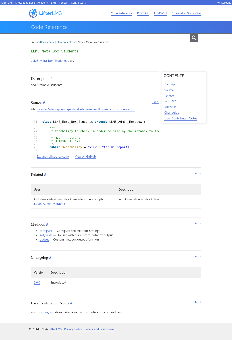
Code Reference (121, 13)
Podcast (64, 2)
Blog (53, 2)
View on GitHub (85, 156)
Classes (73, 42)
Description (172, 84)
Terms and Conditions (99, 329)
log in (48, 312)
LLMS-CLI (160, 13)
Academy (43, 2)
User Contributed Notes (180, 118)
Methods (170, 107)
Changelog (171, 113)
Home (43, 42)
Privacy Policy (73, 329)
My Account (224, 2)
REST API (143, 13)
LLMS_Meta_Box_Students (49, 61)
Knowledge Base (25, 2)
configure (46, 231)
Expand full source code (53, 156)
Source (169, 90)
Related (169, 96)
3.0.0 (37, 282)
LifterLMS (7, 2)
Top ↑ (155, 101)
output (44, 239)
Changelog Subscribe (186, 13)
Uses (172, 101)
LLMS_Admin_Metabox (49, 204)
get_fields (46, 235)
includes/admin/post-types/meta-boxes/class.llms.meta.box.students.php (86, 109)
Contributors (78, 2)
